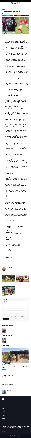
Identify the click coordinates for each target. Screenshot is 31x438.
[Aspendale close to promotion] (22, 278)
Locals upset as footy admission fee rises (7, 384)
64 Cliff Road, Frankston (6, 363)
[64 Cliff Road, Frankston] (15, 355)
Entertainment (4, 411)
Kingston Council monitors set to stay (7, 378)
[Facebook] (3, 40)
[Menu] (3, 3)
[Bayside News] (15, 3)
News (3, 408)
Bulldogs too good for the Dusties (7, 294)
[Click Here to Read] (4, 330)
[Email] (3, 45)
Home (3, 407)
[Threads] (3, 49)
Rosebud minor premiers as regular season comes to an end (8, 283)
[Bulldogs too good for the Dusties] (8, 290)
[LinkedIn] (3, 43)
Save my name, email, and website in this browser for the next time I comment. (14, 316)
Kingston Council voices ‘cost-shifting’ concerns (8, 375)
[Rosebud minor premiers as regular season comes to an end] (8, 278)
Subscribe (3, 415)
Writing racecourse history (10, 390)
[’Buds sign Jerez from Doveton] (15, 25)
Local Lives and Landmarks (5, 412)
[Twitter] (3, 42)
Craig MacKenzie (9, 267)
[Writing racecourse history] (4, 392)
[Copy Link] (3, 50)
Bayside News (4, 364)
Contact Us (3, 418)
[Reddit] (3, 47)
